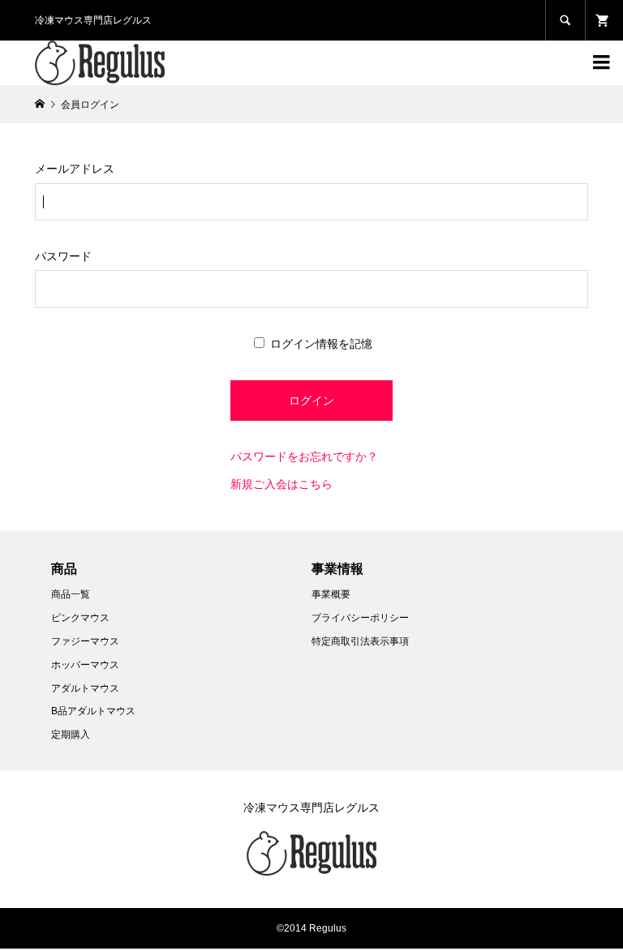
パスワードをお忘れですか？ (304, 456)
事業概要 (331, 594)
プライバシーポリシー (360, 617)
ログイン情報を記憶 (319, 343)
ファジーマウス (85, 641)
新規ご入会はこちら (281, 484)
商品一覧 (70, 594)
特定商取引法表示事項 (360, 641)
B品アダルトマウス (93, 711)
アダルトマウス (85, 688)
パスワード (63, 256)
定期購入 (70, 734)
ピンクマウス (80, 617)
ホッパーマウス (85, 664)
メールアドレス (74, 168)
